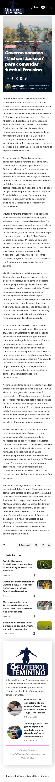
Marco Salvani (18, 85)
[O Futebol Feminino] (13, 7)
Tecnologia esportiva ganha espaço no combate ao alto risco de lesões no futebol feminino (36, 730)
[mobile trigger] (49, 7)
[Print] (49, 545)
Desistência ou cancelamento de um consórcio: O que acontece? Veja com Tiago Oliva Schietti (35, 706)
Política (11, 46)
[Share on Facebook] (12, 78)
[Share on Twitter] (17, 78)
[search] (30, 7)
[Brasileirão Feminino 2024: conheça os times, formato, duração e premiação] (44, 625)
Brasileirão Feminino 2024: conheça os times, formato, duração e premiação (18, 626)
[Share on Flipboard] (21, 78)
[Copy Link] (26, 78)
